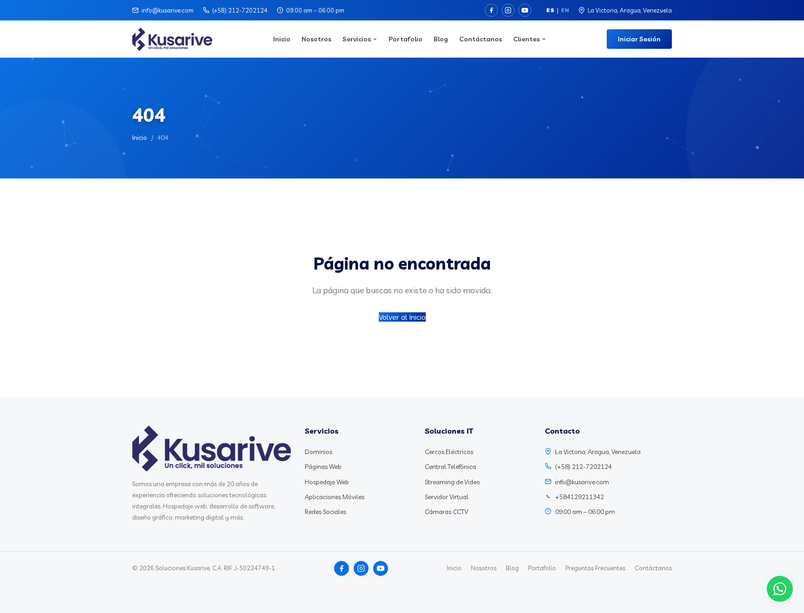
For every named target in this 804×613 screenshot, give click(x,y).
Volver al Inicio (402, 317)
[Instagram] (508, 10)
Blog (441, 39)
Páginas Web (323, 466)
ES (550, 10)
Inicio (281, 39)
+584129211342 (579, 497)
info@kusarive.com (167, 10)
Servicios (356, 39)
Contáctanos (480, 39)
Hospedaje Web (327, 482)
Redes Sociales (325, 512)
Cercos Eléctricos (449, 452)
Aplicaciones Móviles (334, 497)
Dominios (318, 452)
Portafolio (405, 39)
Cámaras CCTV (446, 512)
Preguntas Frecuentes (595, 568)
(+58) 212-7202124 (240, 10)
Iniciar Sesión (639, 39)
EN (565, 10)
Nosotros (316, 39)
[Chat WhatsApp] (780, 589)
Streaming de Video (452, 482)
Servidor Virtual (447, 497)
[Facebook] (491, 10)
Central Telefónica (450, 466)
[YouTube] (524, 10)
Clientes (526, 39)
